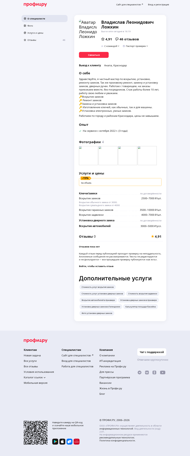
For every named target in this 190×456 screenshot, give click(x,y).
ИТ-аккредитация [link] (110, 361)
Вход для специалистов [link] (76, 361)
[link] (94, 55)
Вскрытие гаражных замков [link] (96, 210)
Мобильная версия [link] (36, 382)
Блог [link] (102, 393)
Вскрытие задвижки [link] (91, 214)
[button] (45, 18)
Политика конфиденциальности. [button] (117, 440)
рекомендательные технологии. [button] (117, 437)
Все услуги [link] (30, 361)
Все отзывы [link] (31, 366)
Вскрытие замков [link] (89, 198)
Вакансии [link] (105, 382)
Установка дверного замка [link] (96, 220)
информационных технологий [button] (116, 428)
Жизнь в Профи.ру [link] (110, 388)
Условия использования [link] (39, 372)
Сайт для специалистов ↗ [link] (78, 355)
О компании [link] (107, 355)
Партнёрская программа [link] (114, 377)
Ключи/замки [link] (88, 193)
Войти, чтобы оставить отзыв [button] (96, 266)
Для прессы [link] (106, 372)
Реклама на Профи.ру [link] (112, 366)
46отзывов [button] (129, 39)
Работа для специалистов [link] (77, 366)
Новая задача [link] (32, 355)
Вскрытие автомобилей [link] (95, 226)
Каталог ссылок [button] (33, 377)
